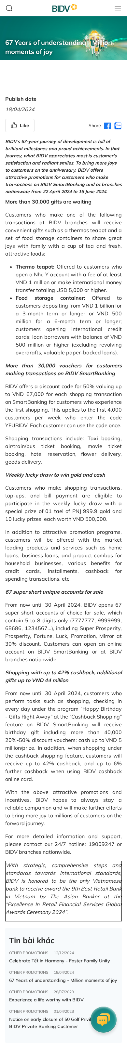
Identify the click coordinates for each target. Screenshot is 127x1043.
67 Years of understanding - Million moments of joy (63, 980)
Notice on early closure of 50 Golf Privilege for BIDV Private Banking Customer (57, 1022)
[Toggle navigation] (118, 8)
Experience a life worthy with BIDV (46, 1000)
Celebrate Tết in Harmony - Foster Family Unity (59, 961)
